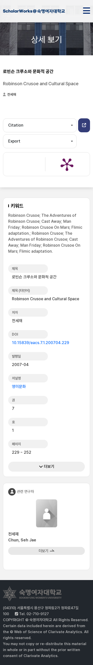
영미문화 (19, 386)
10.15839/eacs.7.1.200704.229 (40, 342)
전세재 (11, 94)
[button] (84, 125)
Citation (15, 125)
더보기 (48, 466)
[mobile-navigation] (86, 9)
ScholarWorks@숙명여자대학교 (34, 11)
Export (14, 141)
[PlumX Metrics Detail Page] (67, 164)
